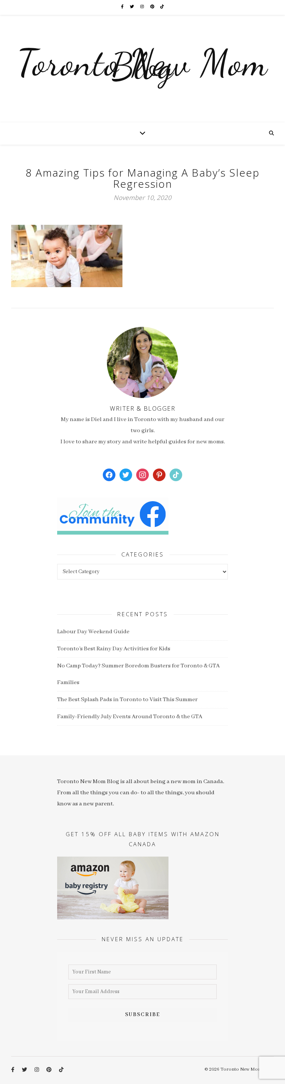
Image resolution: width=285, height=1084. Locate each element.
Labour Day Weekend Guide (93, 631)
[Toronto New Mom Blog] (142, 68)
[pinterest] (152, 7)
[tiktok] (162, 7)
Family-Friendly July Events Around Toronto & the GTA (129, 716)
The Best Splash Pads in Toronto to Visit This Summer (127, 699)
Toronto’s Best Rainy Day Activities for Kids (113, 649)
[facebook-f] (122, 7)
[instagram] (142, 7)
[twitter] (132, 7)
